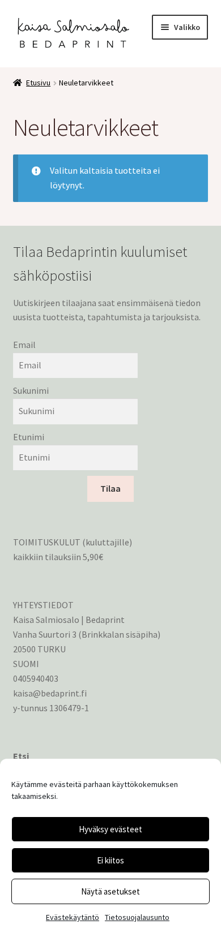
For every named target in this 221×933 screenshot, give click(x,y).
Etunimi (28, 436)
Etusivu (38, 83)
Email (24, 344)
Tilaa (110, 488)
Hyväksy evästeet (110, 829)
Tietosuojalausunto (137, 917)
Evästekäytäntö (72, 917)
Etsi (21, 756)
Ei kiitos (110, 860)
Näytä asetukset (110, 891)
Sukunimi (31, 390)
